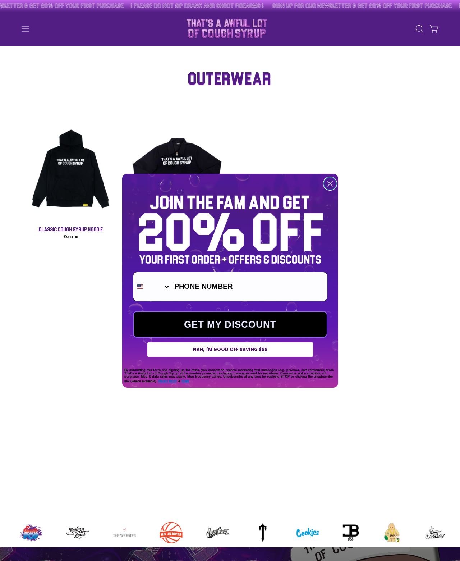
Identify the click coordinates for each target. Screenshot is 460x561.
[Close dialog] (330, 183)
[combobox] (152, 286)
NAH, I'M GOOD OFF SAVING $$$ (230, 349)
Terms (185, 381)
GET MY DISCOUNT (230, 324)
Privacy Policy (167, 381)
